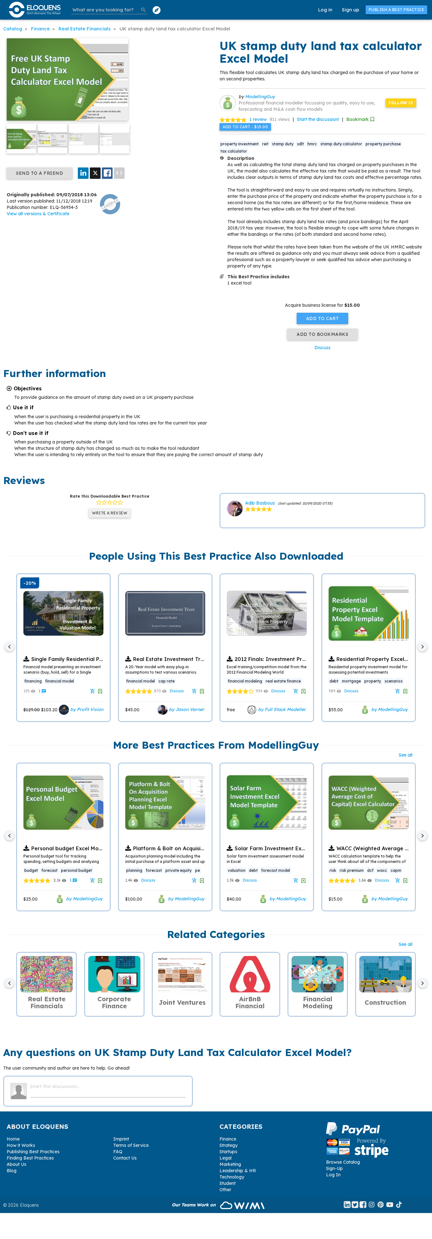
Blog (11, 1170)
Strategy (228, 1145)
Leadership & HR (237, 1170)
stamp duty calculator (341, 144)
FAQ (117, 1151)
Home (13, 1139)
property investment (239, 144)
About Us (16, 1164)
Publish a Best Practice (396, 9)
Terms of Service (131, 1145)
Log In (333, 1175)
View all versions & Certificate (38, 214)
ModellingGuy (260, 96)
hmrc (312, 144)
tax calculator (233, 151)
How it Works (21, 1145)
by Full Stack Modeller (281, 709)
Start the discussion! (318, 119)
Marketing (230, 1164)
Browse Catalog (343, 1162)
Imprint (121, 1139)
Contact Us (125, 1158)
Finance (227, 1139)
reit (265, 144)
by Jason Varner (186, 709)
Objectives (28, 388)
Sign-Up (334, 1168)
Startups (228, 1151)
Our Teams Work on (194, 1205)
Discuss (322, 347)
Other (225, 1189)
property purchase (383, 144)
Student (227, 1183)
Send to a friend (39, 173)
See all (405, 755)
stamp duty (282, 144)
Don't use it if (30, 433)
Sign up (350, 10)
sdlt (300, 144)
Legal (225, 1158)
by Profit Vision (86, 709)
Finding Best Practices (30, 1158)
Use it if (23, 407)
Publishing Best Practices (33, 1151)
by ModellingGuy (389, 709)
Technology (231, 1177)
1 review (258, 119)
